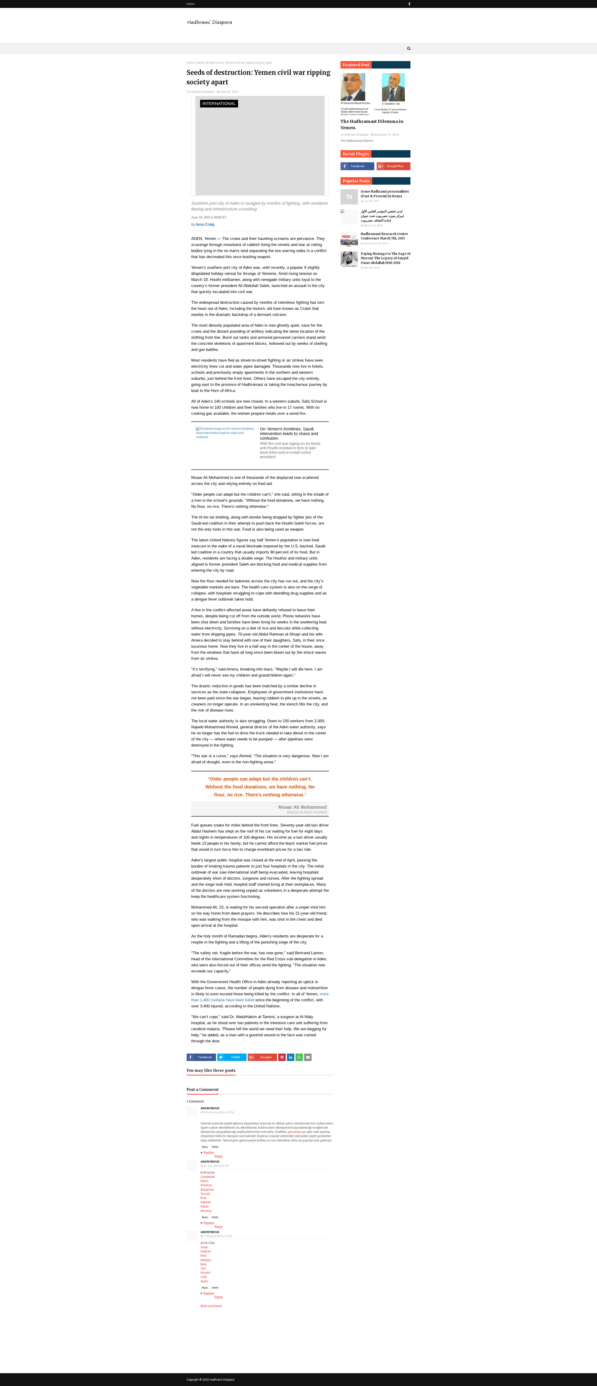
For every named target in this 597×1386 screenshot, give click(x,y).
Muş (203, 1264)
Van (203, 1268)
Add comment (211, 1306)
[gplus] (393, 166)
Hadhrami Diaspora (202, 91)
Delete (215, 1147)
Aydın (204, 1281)
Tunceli (205, 1194)
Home (190, 4)
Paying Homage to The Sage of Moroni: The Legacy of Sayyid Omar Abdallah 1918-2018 (385, 258)
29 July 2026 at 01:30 (216, 1165)
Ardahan (206, 1185)
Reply (205, 1147)
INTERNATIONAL (219, 103)
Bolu (204, 1255)
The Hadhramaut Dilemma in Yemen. (371, 124)
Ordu (204, 1277)
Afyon (205, 1206)
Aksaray (206, 1211)
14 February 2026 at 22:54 (219, 1112)
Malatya (206, 1260)
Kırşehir (206, 1272)
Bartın (204, 1181)
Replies (209, 1152)
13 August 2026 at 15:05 (218, 1236)
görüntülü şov (297, 1132)
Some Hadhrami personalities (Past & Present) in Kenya (385, 194)
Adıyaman (207, 1189)
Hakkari (206, 1202)
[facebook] (408, 4)
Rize (203, 1198)
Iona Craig (205, 224)
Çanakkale (208, 1177)
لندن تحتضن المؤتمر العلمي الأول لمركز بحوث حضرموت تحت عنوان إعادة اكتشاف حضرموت (382, 215)
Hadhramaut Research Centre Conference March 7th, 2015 (384, 236)
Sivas (204, 1247)
